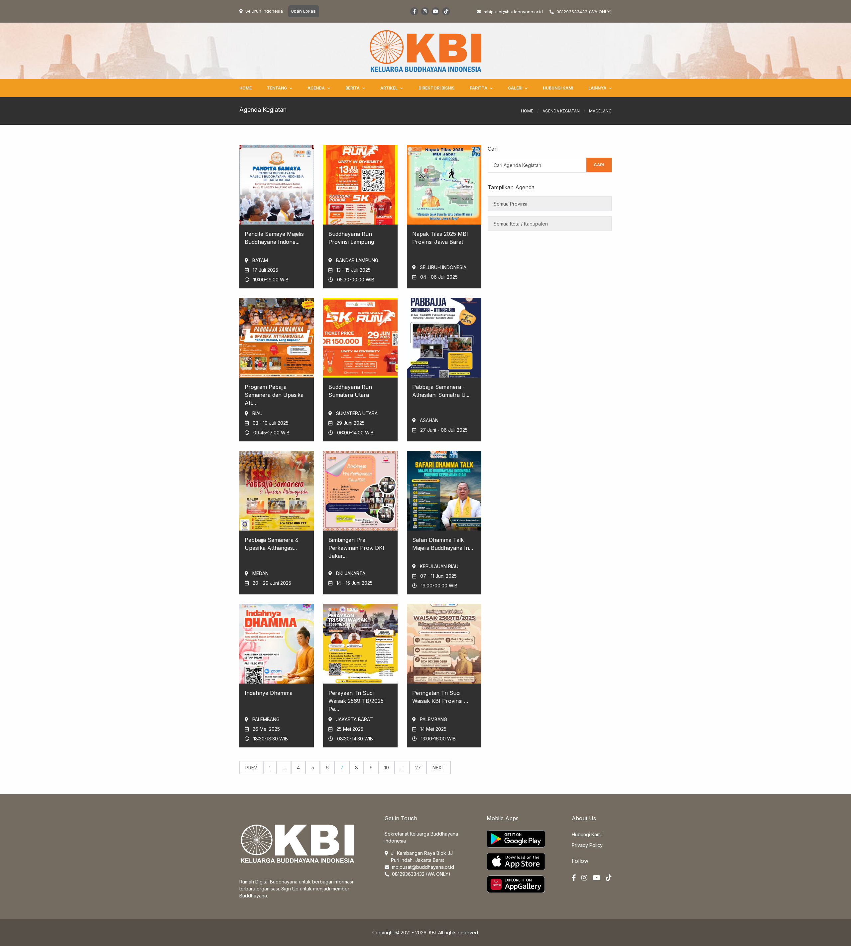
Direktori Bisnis (436, 87)
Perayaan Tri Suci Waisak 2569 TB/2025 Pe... (356, 701)
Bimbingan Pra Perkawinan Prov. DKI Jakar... (356, 548)
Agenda (316, 87)
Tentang (277, 87)
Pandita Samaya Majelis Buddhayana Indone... (274, 238)
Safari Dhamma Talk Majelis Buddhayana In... (442, 544)
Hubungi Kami (558, 87)
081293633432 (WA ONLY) (584, 11)
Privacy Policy (587, 845)
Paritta (478, 87)
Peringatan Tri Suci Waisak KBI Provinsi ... (440, 697)
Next (438, 767)
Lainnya (597, 87)
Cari (599, 164)
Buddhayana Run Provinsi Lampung (351, 238)
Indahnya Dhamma (269, 693)
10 (386, 767)
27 (418, 767)
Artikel (389, 87)
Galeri (515, 87)
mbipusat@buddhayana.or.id (423, 867)
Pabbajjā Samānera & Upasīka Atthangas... (272, 544)
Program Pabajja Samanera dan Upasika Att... (274, 395)
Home (245, 87)
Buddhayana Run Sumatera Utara (350, 391)
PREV (251, 767)
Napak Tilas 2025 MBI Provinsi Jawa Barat (440, 238)
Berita (352, 87)
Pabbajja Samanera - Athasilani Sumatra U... (440, 391)
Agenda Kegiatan (561, 110)
